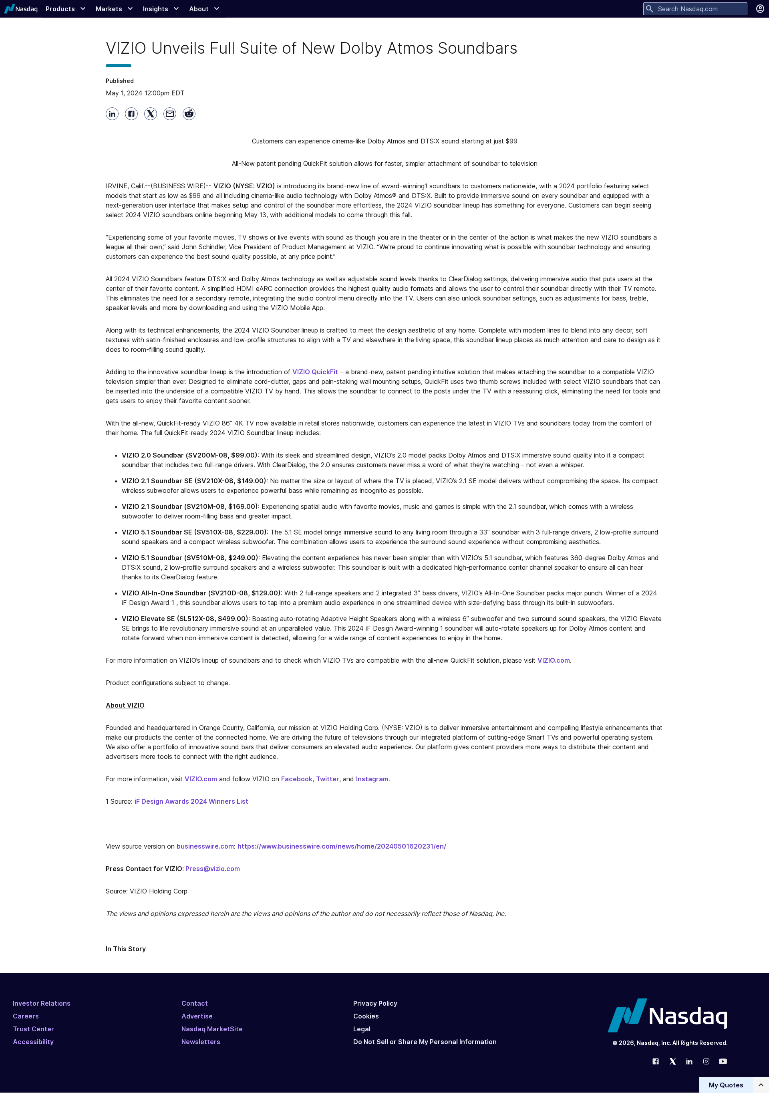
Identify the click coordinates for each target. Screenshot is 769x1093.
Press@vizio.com (212, 869)
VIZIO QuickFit (315, 372)
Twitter (327, 779)
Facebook (296, 779)
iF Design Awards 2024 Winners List (191, 801)
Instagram (372, 779)
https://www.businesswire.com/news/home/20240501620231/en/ (342, 846)
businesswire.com (205, 846)
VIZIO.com (553, 660)
